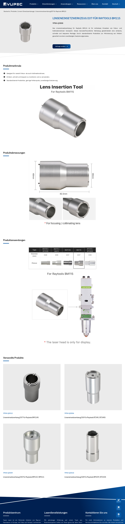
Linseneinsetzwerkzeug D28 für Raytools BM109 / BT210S (85, 477)
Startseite (7, 11)
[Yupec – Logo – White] (13, 3)
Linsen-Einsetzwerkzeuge (26, 11)
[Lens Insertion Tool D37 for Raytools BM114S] (32, 365)
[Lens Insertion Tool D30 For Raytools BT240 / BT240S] (93, 365)
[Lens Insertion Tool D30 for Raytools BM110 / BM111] (32, 425)
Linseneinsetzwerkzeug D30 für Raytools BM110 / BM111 (23, 477)
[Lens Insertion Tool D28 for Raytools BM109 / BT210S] (93, 425)
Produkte (14, 11)
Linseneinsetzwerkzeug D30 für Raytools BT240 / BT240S (84, 417)
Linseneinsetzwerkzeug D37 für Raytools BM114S (20, 417)
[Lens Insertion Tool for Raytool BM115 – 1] (25, 31)
